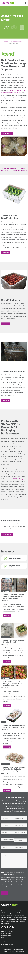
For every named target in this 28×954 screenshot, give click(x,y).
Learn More (6, 252)
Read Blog (7, 615)
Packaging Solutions (16, 41)
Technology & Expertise (7, 931)
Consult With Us (7, 133)
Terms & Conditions (19, 951)
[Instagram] (13, 927)
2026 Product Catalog (7, 944)
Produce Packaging (6, 933)
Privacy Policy (8, 884)
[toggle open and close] (25, 3)
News (2, 940)
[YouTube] (10, 927)
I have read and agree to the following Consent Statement (13, 873)
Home (6, 41)
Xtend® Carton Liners (9, 168)
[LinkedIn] (5, 927)
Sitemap (5, 951)
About (2, 937)
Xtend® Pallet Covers (19, 171)
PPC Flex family (18, 479)
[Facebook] (2, 927)
